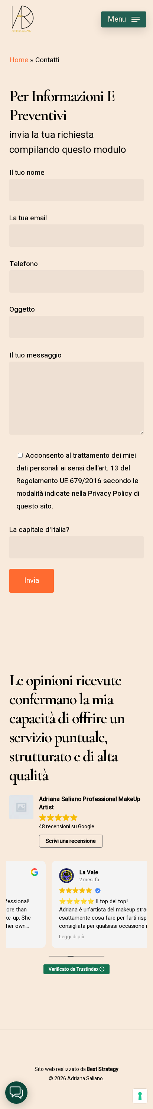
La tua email (28, 218)
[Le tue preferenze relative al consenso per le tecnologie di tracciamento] (140, 1096)
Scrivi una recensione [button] (71, 841)
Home (18, 60)
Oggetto (22, 309)
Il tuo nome (27, 172)
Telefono (23, 264)
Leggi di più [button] (28, 937)
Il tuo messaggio (35, 355)
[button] (123, 19)
